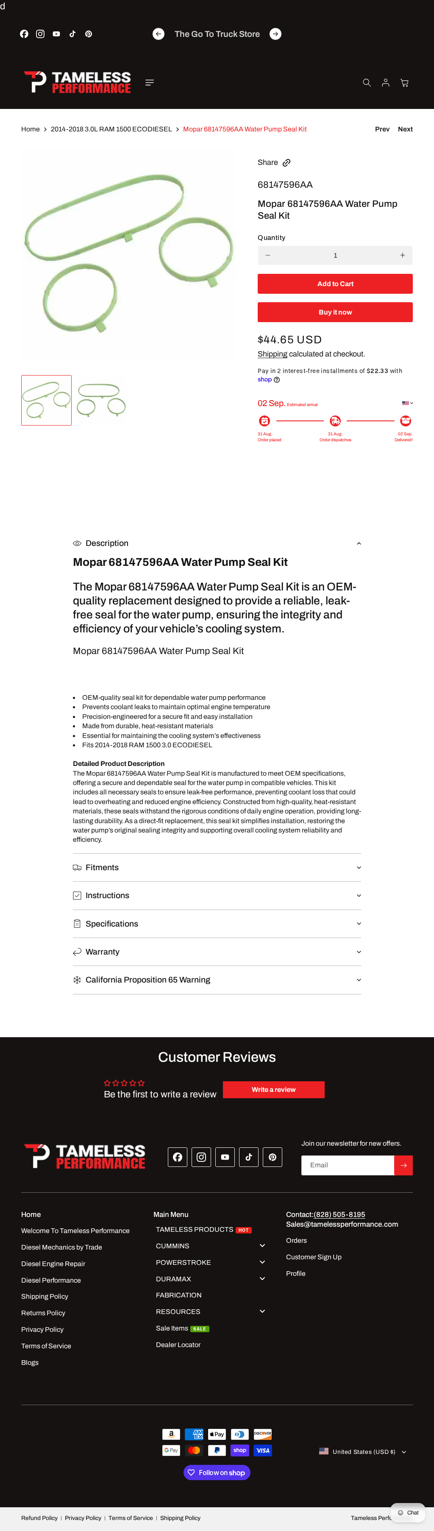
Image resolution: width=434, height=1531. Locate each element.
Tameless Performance (382, 1518)
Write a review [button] (274, 1089)
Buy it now (335, 312)
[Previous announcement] (158, 34)
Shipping (272, 354)
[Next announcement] (275, 34)
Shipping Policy (180, 1518)
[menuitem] (213, 1231)
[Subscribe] (403, 1165)
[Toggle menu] (262, 1245)
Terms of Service (130, 1518)
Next (405, 129)
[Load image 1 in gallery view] (46, 400)
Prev (382, 129)
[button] (149, 82)
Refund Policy (39, 1518)
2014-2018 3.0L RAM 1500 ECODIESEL (111, 129)
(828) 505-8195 (339, 1215)
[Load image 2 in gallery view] (101, 400)
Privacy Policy (83, 1518)
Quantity (271, 237)
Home (30, 129)
